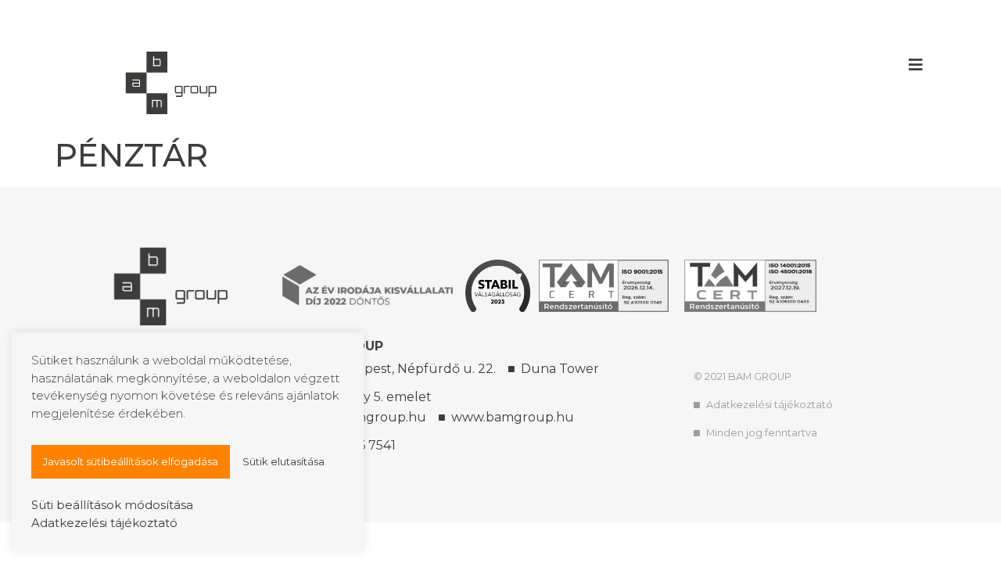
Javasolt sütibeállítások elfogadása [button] (130, 461)
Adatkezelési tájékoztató (104, 522)
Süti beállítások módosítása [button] (112, 504)
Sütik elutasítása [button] (283, 461)
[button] (916, 65)
